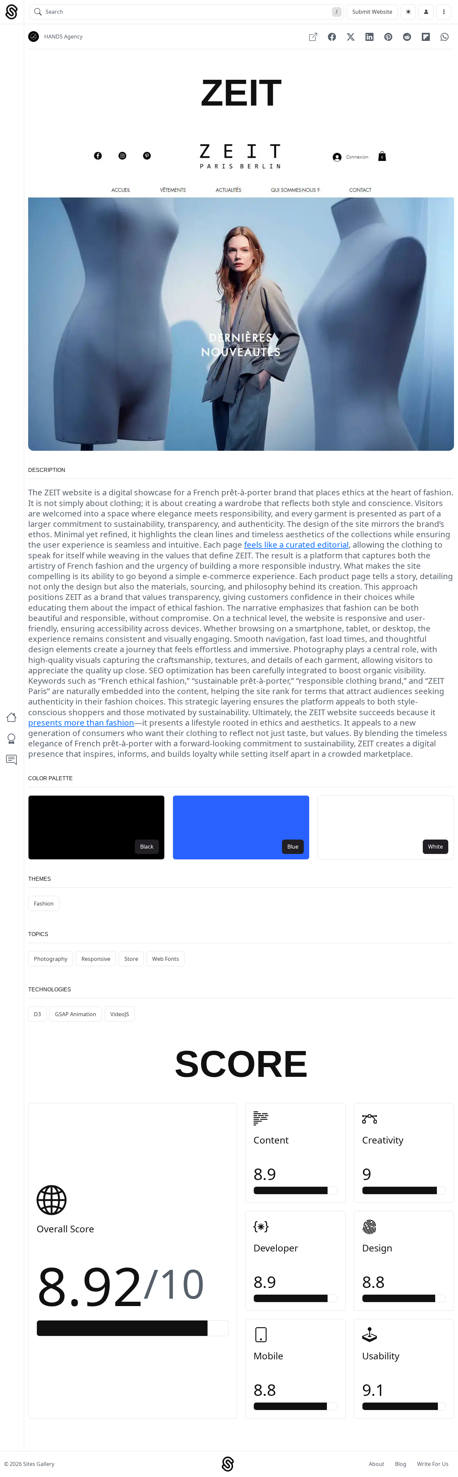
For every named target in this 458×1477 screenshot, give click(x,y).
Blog (400, 1464)
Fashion (44, 903)
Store (131, 959)
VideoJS (119, 1014)
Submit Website (372, 11)
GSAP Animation (75, 1014)
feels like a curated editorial (296, 544)
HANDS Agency (63, 36)
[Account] (426, 11)
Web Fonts (165, 959)
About (376, 1464)
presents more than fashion (81, 722)
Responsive (95, 959)
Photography (50, 959)
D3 (37, 1014)
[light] (408, 11)
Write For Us (433, 1464)
